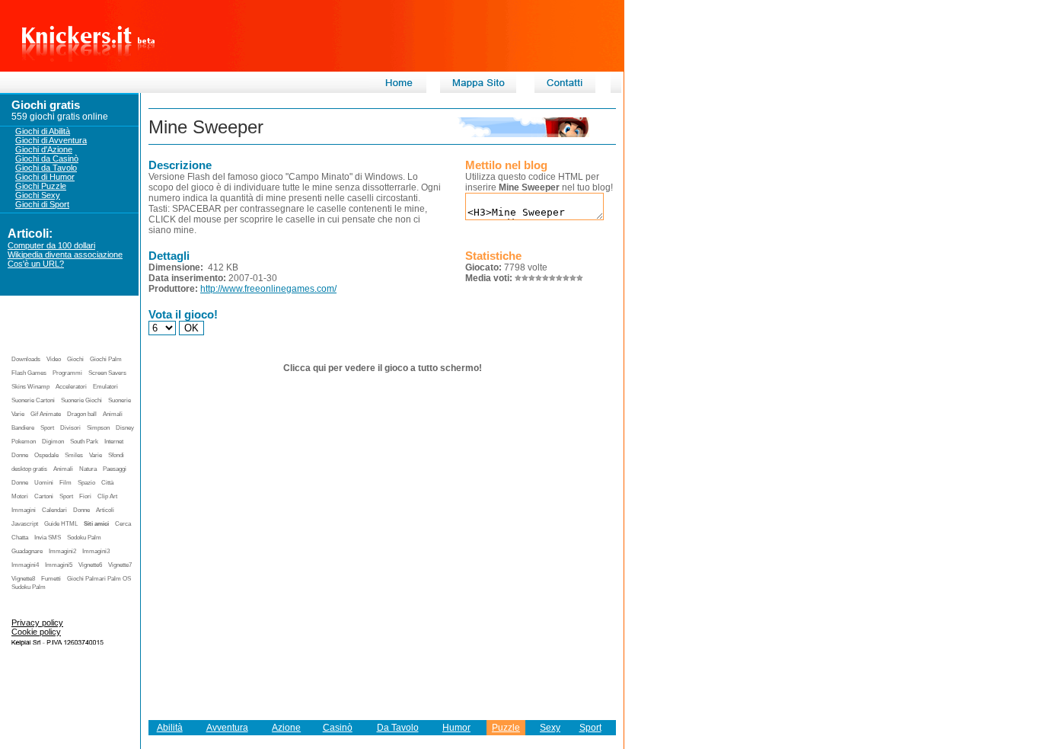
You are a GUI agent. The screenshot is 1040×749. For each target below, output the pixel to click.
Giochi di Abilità (42, 131)
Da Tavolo (398, 727)
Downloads (25, 359)
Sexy (550, 727)
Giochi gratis (45, 104)
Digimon (53, 441)
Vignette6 (90, 565)
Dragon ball (82, 414)
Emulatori (105, 386)
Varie (95, 455)
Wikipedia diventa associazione (65, 254)
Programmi (67, 373)
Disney (125, 427)
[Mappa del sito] (478, 90)
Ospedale (46, 455)
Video (53, 359)
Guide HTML (61, 523)
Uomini (43, 482)
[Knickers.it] (397, 90)
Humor (456, 727)
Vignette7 (120, 565)
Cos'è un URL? (36, 263)
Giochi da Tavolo (46, 167)
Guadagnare (27, 551)
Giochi (75, 359)
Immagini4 (25, 565)
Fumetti (51, 578)
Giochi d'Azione (43, 149)
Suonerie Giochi (81, 400)
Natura (88, 469)
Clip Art (107, 496)
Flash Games (28, 373)
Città (107, 482)
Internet (113, 441)
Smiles (74, 455)
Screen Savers (107, 373)
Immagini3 (96, 551)
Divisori (70, 427)
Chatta (19, 537)
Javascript (24, 523)
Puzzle (506, 727)
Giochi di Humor (45, 176)
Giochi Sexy (37, 195)
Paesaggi (114, 469)
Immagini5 (58, 565)
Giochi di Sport (42, 204)
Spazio (86, 482)
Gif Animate (45, 414)
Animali (113, 414)
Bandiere (22, 427)
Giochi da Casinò (46, 158)
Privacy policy (37, 622)
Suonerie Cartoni (33, 400)
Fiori (85, 496)
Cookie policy (36, 631)
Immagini (23, 510)
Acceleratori (71, 386)
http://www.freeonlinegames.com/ (268, 288)
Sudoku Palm (28, 587)
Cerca (123, 523)
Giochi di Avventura (51, 140)
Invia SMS (47, 537)
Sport (47, 427)
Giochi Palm (106, 359)
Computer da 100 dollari (51, 245)
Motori (19, 496)
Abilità (170, 727)
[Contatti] (564, 90)
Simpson (98, 427)
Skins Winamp (30, 386)
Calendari (54, 510)
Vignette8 (23, 578)
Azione (286, 727)
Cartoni (43, 496)
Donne (19, 455)
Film (65, 482)
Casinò (338, 727)
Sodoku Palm (84, 537)
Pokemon (23, 441)
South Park (84, 441)
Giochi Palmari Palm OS (99, 578)
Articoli (105, 510)
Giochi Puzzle (40, 185)
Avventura (227, 727)
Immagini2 (62, 551)
